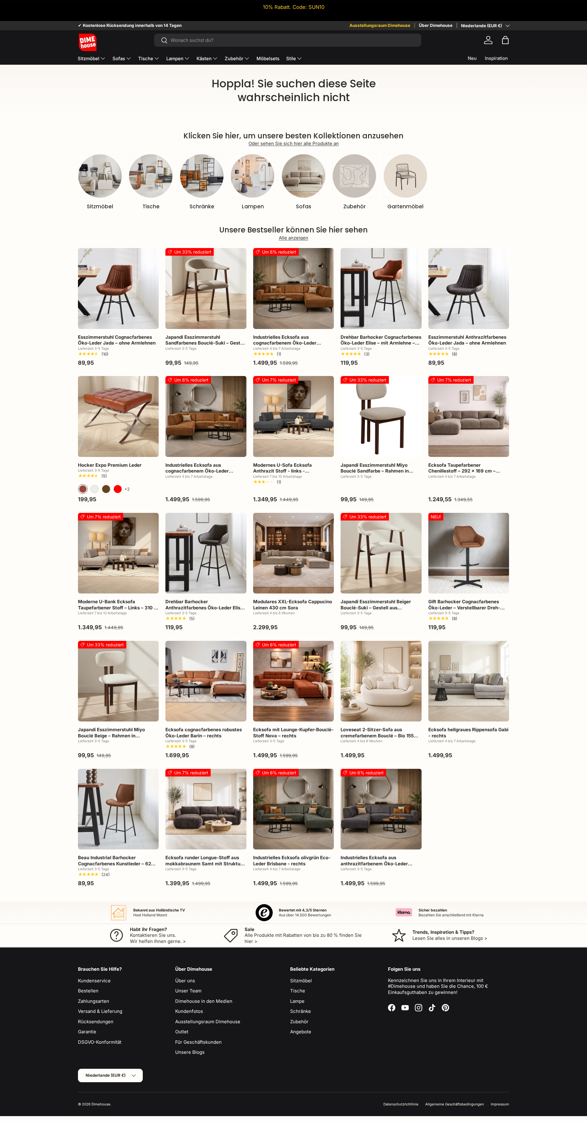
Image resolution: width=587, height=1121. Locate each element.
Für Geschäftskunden (198, 1042)
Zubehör (234, 58)
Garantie (87, 1032)
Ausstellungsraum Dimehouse (379, 25)
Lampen (174, 58)
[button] (505, 40)
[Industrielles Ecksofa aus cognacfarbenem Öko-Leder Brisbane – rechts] (293, 288)
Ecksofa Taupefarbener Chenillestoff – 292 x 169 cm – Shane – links (462, 471)
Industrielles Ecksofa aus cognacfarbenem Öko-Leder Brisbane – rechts (284, 343)
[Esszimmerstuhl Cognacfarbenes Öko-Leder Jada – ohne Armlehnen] (118, 288)
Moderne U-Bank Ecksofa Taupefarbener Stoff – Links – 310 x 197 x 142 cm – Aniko (117, 607)
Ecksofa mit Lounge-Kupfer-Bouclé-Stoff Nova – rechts (293, 733)
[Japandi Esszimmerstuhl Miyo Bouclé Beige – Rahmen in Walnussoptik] (118, 681)
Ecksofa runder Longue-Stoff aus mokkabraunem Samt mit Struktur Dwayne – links (203, 863)
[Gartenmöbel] (405, 176)
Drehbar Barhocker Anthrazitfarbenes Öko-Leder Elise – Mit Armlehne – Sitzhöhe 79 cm (204, 607)
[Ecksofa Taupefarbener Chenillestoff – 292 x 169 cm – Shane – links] (468, 416)
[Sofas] (303, 176)
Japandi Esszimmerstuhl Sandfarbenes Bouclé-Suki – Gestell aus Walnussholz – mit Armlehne (205, 343)
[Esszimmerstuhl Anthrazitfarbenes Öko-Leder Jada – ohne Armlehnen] (468, 288)
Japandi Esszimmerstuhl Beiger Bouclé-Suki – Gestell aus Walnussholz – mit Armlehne (376, 607)
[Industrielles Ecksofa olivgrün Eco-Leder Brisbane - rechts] (293, 809)
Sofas (119, 58)
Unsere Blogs (190, 1052)
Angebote (300, 1032)
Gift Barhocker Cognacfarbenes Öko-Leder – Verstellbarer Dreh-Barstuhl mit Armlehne (464, 607)
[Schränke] (201, 176)
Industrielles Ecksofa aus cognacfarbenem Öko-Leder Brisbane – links (197, 471)
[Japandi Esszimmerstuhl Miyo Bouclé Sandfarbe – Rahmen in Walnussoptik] (381, 416)
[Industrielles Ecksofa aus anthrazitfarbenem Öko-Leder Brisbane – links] (381, 809)
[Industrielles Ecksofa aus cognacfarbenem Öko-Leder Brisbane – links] (205, 416)
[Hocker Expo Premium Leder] (118, 416)
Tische (145, 58)
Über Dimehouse (435, 25)
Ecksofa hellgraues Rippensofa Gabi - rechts (468, 733)
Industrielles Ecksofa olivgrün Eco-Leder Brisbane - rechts (291, 861)
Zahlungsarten (93, 1001)
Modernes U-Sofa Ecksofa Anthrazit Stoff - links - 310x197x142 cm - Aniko (282, 471)
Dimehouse (100, 1104)
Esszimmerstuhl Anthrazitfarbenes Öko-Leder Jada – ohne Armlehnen (467, 340)
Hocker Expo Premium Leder (110, 465)
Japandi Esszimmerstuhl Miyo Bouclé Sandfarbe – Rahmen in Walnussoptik (375, 471)
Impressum (500, 1104)
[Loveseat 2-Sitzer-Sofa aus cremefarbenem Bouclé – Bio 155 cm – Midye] (381, 681)
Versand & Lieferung (100, 1011)
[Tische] (150, 176)
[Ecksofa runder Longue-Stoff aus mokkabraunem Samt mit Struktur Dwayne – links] (205, 809)
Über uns (185, 981)
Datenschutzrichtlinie (401, 1104)
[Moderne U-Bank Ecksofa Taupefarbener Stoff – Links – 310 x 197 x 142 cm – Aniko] (118, 553)
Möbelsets (268, 58)
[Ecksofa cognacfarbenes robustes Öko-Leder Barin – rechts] (205, 681)
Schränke (202, 206)
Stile (291, 58)
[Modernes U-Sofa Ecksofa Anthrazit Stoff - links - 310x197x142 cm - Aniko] (293, 416)
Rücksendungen (95, 1021)
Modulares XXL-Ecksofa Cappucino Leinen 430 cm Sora (292, 605)
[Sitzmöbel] (100, 176)
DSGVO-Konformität (99, 1042)
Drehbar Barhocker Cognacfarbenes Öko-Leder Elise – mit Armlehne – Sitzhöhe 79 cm (381, 343)
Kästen (204, 58)
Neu (472, 58)
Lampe (297, 1001)
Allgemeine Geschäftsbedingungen (454, 1104)
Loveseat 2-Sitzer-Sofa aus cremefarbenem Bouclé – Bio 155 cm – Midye (377, 735)
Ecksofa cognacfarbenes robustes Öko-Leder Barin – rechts (203, 733)
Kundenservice (94, 981)
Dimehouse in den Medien (203, 1001)
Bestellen (88, 991)
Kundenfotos (189, 1011)
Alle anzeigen (293, 238)
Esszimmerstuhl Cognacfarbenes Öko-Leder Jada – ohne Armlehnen (117, 340)
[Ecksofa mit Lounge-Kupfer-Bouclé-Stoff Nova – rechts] (293, 681)
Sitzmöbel (88, 58)
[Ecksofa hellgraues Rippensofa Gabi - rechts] (468, 681)
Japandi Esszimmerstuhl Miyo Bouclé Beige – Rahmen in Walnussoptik (111, 735)
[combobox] (287, 40)
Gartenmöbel (405, 206)
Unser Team (188, 991)
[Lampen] (252, 176)
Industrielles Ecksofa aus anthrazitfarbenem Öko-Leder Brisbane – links (374, 863)
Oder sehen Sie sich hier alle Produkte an (294, 143)
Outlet (181, 1032)
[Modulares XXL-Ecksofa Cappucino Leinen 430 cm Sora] (293, 553)
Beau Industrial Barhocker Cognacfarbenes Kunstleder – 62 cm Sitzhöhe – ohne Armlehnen (114, 863)
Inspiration (496, 58)
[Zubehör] (354, 176)
